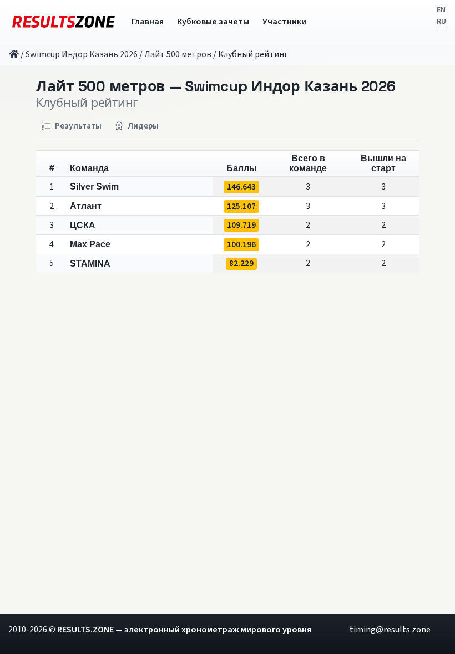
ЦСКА (82, 225)
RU (441, 21)
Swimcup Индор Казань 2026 (82, 54)
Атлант (86, 206)
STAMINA (90, 263)
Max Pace (90, 244)
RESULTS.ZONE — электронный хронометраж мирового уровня (184, 630)
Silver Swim (94, 186)
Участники (284, 22)
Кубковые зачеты (213, 22)
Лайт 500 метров (177, 54)
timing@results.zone (390, 630)
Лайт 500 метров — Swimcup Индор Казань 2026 (216, 87)
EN (441, 10)
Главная (148, 22)
